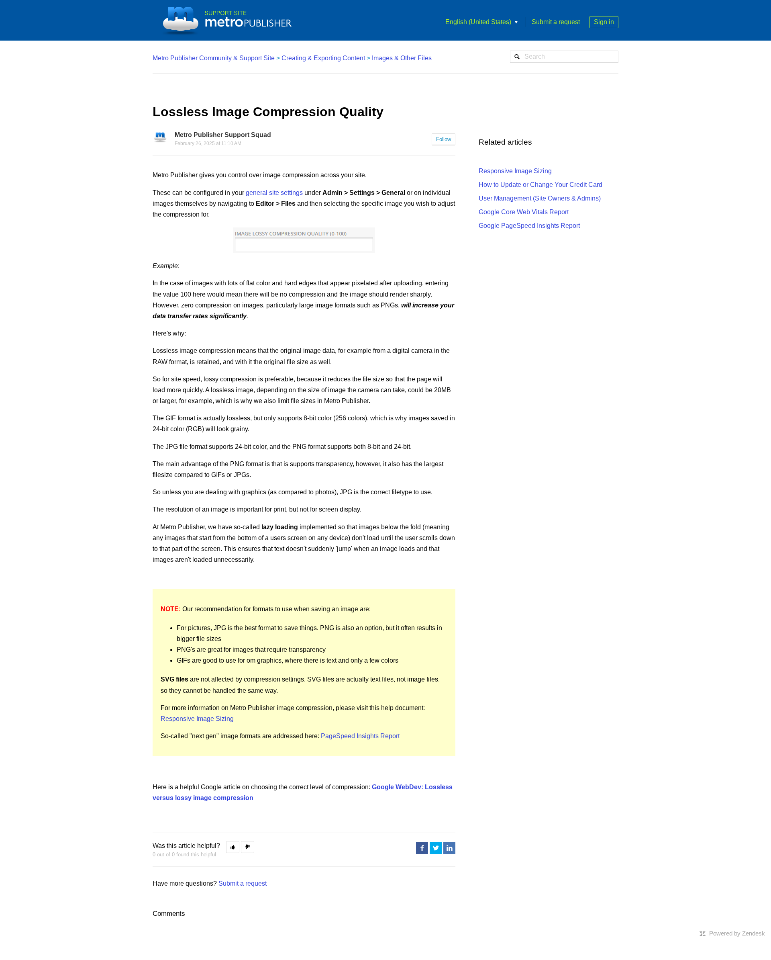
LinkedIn (449, 848)
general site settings (274, 192)
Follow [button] (443, 139)
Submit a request (556, 21)
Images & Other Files (402, 58)
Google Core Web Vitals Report (524, 212)
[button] (232, 847)
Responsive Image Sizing (197, 718)
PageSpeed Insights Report (360, 736)
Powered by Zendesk (737, 933)
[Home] (230, 20)
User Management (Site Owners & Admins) (540, 198)
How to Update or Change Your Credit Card (540, 184)
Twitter (436, 848)
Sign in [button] (604, 21)
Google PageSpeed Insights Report (529, 225)
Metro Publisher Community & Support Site (214, 58)
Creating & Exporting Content (323, 58)
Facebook (422, 848)
